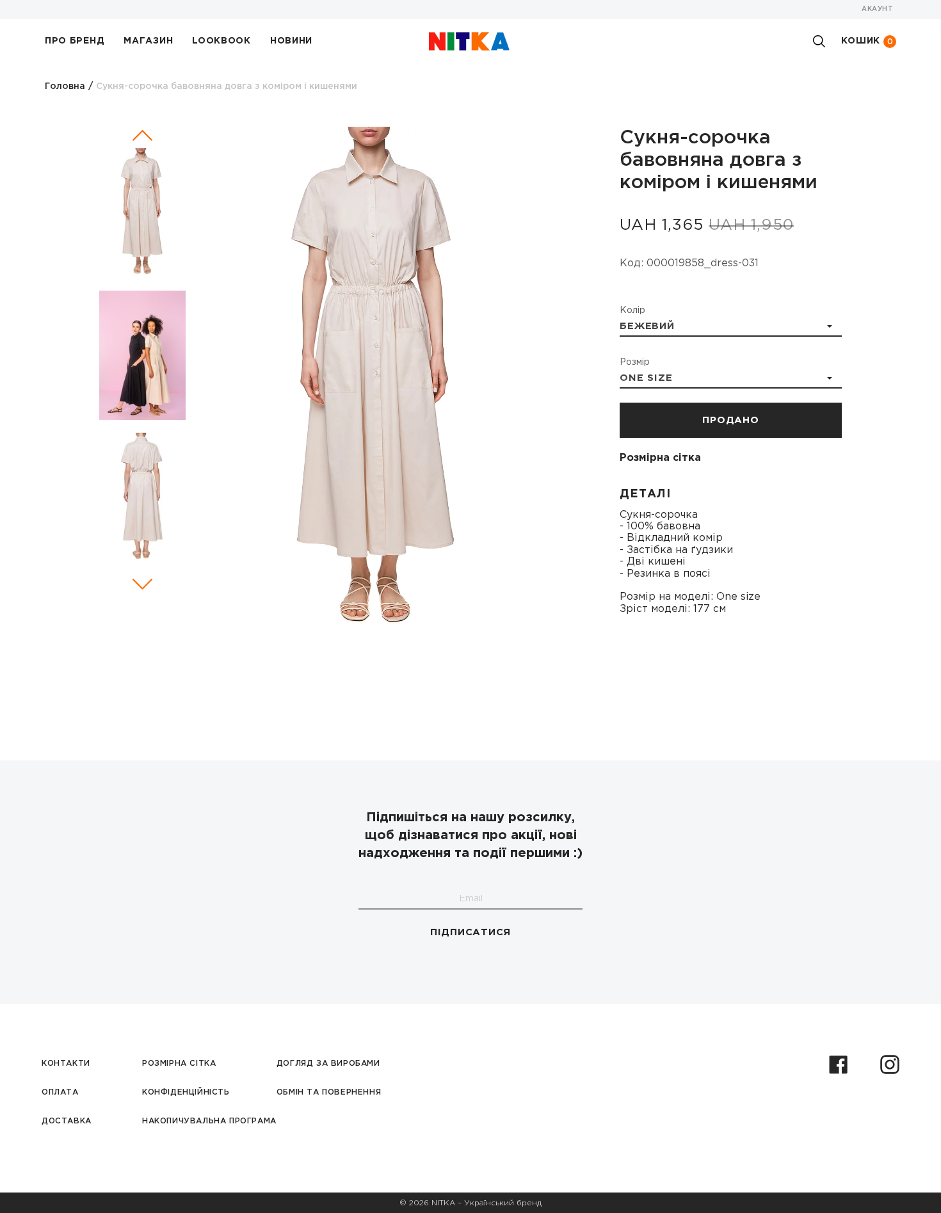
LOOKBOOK (221, 41)
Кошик (867, 41)
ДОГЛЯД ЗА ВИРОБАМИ (328, 1063)
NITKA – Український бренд (486, 1203)
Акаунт (877, 9)
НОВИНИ (291, 41)
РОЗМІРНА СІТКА (179, 1063)
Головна (65, 86)
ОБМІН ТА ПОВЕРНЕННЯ (329, 1092)
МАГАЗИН (148, 41)
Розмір (635, 362)
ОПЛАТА (60, 1092)
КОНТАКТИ (66, 1063)
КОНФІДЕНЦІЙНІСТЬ (186, 1092)
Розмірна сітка (660, 458)
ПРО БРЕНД (74, 41)
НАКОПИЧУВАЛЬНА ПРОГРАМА (209, 1121)
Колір (632, 310)
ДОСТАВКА (67, 1121)
